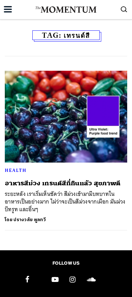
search (124, 9)
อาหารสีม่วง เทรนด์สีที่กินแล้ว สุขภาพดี (63, 183)
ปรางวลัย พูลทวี (29, 219)
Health (16, 170)
